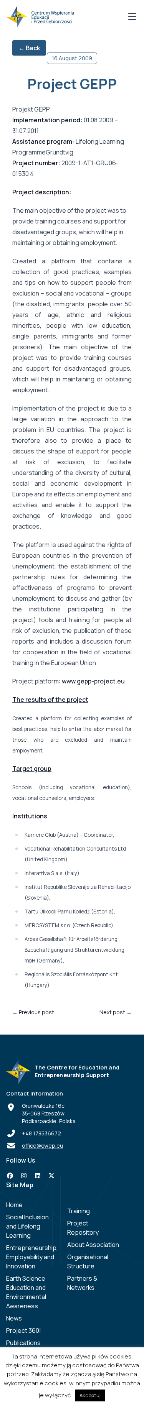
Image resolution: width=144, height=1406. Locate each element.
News (14, 1318)
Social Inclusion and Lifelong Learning (27, 1226)
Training (78, 1211)
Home (14, 1205)
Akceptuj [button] (90, 1395)
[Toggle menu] (132, 17)
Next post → (115, 1012)
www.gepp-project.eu (93, 681)
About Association (93, 1244)
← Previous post (33, 1012)
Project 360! (23, 1330)
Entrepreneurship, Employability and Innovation (32, 1256)
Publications (23, 1343)
